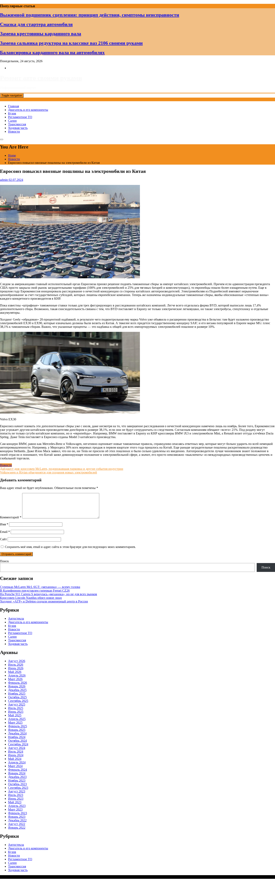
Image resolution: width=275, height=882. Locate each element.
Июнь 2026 (15, 668)
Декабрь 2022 (17, 820)
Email (5, 531)
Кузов (12, 113)
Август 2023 (16, 791)
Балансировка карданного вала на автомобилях (52, 52)
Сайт (3, 539)
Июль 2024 (15, 751)
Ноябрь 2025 (16, 693)
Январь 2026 (16, 686)
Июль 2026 (15, 664)
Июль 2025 (15, 708)
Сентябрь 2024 (18, 744)
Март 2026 (15, 679)
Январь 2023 (16, 816)
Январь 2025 (16, 729)
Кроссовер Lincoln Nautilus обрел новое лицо (31, 597)
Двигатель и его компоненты (28, 109)
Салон (12, 120)
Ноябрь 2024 (16, 737)
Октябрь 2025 (17, 697)
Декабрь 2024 (17, 733)
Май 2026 (14, 672)
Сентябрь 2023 (18, 787)
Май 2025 (14, 715)
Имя (4, 524)
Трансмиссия (17, 124)
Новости (14, 131)
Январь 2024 (16, 773)
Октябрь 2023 (17, 784)
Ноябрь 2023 (16, 780)
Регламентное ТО (20, 117)
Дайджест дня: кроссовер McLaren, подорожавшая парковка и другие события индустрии (61, 468)
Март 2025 (15, 722)
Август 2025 (16, 704)
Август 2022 (16, 824)
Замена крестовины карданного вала (40, 33)
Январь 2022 (16, 827)
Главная (13, 106)
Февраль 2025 (17, 726)
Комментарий (10, 517)
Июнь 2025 (15, 711)
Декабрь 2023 (17, 777)
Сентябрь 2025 (18, 701)
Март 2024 (15, 766)
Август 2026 (16, 661)
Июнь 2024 (15, 755)
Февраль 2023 (17, 813)
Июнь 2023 (15, 798)
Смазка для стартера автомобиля (36, 24)
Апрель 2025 (17, 719)
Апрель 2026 (17, 675)
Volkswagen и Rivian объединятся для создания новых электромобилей (48, 472)
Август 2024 (16, 748)
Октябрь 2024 (17, 740)
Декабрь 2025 (17, 690)
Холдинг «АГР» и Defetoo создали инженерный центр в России (44, 601)
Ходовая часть (18, 128)
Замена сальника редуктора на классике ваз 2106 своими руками (71, 43)
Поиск (4, 561)
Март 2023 (15, 809)
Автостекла (16, 618)
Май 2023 (14, 802)
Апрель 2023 (17, 806)
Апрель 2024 (17, 762)
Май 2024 (14, 758)
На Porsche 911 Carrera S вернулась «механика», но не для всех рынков (48, 594)
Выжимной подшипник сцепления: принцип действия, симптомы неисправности (89, 15)
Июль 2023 (15, 795)
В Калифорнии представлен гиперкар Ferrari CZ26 (35, 590)
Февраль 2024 (17, 769)
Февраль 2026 (17, 682)
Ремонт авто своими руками (41, 77)
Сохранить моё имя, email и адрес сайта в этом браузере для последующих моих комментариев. (70, 547)
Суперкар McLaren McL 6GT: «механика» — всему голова (40, 587)
